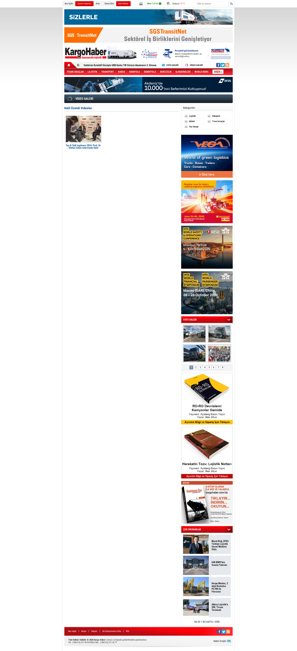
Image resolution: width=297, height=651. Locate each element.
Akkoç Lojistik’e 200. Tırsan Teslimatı (103, 66)
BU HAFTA (208, 621)
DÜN (217, 621)
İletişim (94, 631)
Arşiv (98, 3)
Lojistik (192, 116)
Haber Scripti (219, 641)
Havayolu (216, 116)
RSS (127, 631)
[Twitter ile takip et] (223, 65)
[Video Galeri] (194, 65)
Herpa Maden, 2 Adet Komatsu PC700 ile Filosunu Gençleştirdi (220, 587)
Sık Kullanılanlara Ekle (111, 631)
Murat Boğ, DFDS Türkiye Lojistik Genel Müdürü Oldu (220, 545)
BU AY (197, 621)
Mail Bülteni (123, 3)
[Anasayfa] (70, 65)
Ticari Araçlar (218, 121)
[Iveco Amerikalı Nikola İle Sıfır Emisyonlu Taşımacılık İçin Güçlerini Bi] (194, 353)
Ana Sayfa (69, 3)
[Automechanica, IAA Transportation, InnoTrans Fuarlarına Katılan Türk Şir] (194, 334)
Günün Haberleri (84, 3)
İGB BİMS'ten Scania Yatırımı (219, 563)
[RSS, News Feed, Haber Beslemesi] (227, 65)
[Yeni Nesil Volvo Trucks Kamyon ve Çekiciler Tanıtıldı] (219, 334)
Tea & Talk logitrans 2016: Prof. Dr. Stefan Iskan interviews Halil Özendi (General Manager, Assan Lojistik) (83, 146)
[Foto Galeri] (171, 65)
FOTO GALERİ (190, 319)
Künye (83, 631)
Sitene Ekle (109, 3)
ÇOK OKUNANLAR (192, 529)
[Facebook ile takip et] (218, 65)
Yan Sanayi (193, 126)
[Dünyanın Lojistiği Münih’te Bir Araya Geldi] (219, 353)
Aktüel (192, 121)
